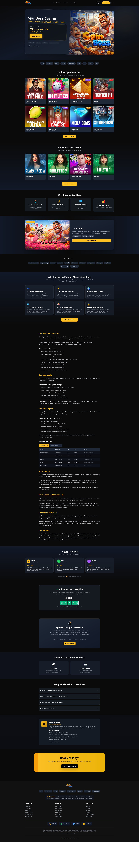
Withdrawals (71, 63)
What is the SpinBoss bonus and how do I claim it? (54, 696)
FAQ (97, 63)
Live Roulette (58, 808)
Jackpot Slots (28, 810)
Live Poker (57, 814)
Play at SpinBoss (92, 240)
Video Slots (27, 806)
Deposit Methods (44, 445)
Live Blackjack (58, 806)
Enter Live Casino (68, 184)
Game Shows (58, 812)
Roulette (88, 808)
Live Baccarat (58, 810)
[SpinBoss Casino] (69, 786)
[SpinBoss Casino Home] (28, 3)
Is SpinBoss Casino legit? (47, 708)
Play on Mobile (69, 643)
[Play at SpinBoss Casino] (91, 32)
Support (91, 63)
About (52, 3)
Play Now (105, 3)
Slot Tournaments (90, 814)
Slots (42, 63)
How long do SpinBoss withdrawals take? (51, 702)
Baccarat (88, 810)
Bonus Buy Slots (29, 814)
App (84, 63)
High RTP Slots (28, 816)
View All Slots (68, 136)
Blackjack (88, 806)
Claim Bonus (36, 36)
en (111, 2)
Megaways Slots (29, 812)
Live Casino (58, 3)
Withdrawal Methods (56, 445)
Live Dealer (49, 63)
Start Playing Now (68, 766)
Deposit (33, 46)
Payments (65, 3)
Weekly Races (89, 816)
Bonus (37, 46)
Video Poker (89, 812)
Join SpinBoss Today (68, 320)
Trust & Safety (72, 3)
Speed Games (58, 816)
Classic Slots (28, 808)
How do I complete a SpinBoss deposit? (51, 690)
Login (98, 3)
